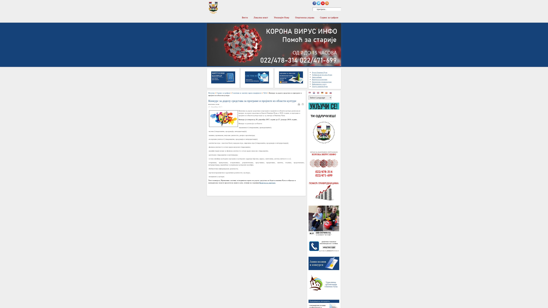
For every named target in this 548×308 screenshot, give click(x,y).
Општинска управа (304, 17)
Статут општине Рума (320, 86)
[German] (323, 93)
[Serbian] (310, 93)
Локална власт (261, 17)
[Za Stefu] (325, 221)
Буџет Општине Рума (319, 72)
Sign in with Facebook (314, 3)
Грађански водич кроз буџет (322, 75)
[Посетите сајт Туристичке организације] (325, 284)
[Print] (299, 105)
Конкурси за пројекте (319, 79)
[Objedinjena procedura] (325, 307)
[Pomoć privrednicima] (325, 191)
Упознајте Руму (281, 17)
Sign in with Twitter (318, 3)
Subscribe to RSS (327, 3)
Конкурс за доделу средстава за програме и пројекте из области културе (252, 100)
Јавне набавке (317, 77)
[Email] (303, 105)
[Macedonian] (327, 93)
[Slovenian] (331, 93)
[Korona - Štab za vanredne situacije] (325, 164)
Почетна (211, 93)
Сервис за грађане (329, 17)
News (265, 93)
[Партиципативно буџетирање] (325, 124)
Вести (245, 17)
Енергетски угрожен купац (322, 82)
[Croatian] (315, 93)
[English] (319, 93)
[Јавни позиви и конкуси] (325, 264)
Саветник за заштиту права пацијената (246, 93)
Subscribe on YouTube (323, 3)
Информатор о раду (319, 84)
